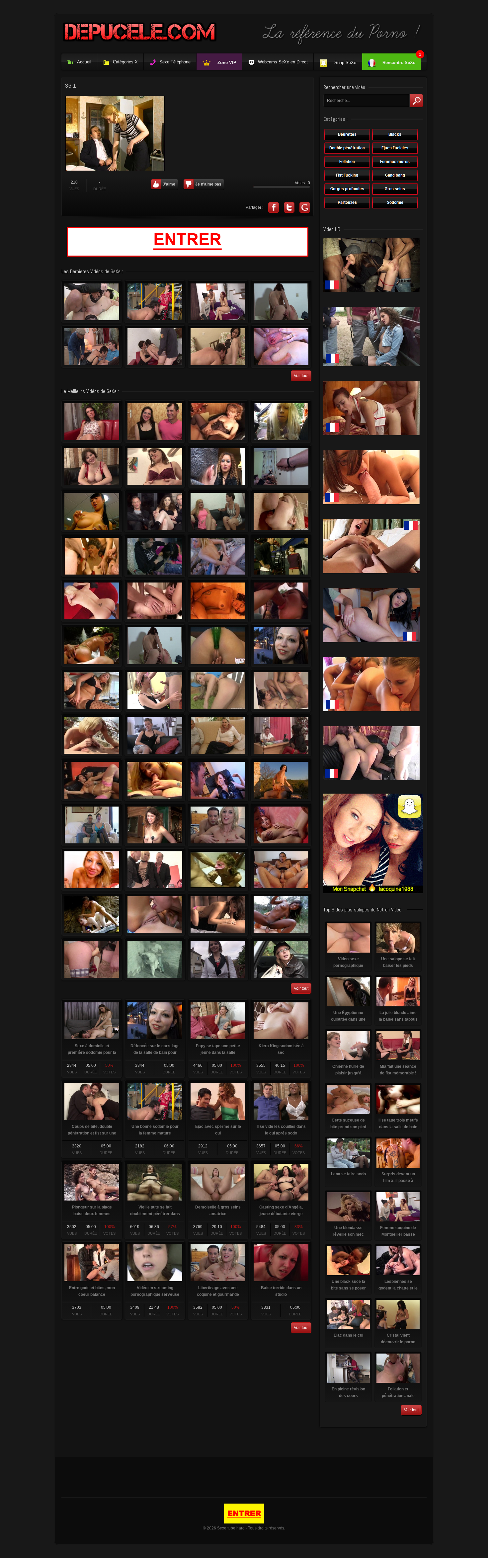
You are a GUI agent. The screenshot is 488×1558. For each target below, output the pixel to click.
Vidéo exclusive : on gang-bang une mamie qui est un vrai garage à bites (92, 556)
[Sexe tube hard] (244, 44)
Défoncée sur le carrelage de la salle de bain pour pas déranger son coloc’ (281, 645)
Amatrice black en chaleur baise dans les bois (281, 914)
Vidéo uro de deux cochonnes (281, 690)
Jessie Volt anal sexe (92, 601)
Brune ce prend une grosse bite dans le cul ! (155, 601)
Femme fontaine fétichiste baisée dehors (281, 780)
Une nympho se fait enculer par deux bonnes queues (155, 870)
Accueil (84, 61)
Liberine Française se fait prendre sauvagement (218, 870)
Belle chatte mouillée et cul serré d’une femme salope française (218, 346)
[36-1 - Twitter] (289, 207)
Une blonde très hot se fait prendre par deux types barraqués (92, 735)
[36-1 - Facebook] (273, 207)
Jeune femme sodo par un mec (155, 466)
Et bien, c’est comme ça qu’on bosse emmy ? (218, 780)
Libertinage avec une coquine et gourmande (218, 825)
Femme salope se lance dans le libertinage (281, 346)
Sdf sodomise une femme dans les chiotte (155, 556)
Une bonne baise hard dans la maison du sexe (281, 302)
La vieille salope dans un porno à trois (92, 346)
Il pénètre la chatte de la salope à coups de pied (281, 735)
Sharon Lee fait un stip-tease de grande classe (92, 511)
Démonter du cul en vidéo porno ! (281, 825)
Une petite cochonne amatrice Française (155, 735)
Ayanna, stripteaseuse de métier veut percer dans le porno (155, 825)
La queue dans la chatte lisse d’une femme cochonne (155, 690)
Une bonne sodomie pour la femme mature (155, 302)
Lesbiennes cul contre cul (155, 914)
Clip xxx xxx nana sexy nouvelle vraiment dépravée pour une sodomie (281, 511)
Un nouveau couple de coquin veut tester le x (155, 421)
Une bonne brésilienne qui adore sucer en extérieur (281, 421)
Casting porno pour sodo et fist (92, 421)
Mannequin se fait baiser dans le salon (218, 466)
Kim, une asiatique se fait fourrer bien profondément (281, 601)
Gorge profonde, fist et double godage (92, 466)
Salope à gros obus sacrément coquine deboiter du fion (92, 780)
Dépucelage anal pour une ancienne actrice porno (92, 302)
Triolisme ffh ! (281, 466)
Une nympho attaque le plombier (92, 690)
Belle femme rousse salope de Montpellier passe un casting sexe (218, 302)
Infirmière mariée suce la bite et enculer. (155, 959)
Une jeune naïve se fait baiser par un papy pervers (281, 959)
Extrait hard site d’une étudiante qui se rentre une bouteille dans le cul (218, 645)
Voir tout (301, 375)
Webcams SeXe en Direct (283, 61)
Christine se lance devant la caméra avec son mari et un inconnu (92, 825)
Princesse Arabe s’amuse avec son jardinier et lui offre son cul (218, 914)
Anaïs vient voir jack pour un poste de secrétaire (281, 556)
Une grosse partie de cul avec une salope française (155, 346)
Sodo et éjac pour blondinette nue (218, 556)
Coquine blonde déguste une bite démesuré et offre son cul (218, 690)
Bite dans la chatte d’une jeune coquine (218, 959)
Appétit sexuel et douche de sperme (155, 780)
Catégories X (125, 61)
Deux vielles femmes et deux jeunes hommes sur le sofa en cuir (218, 421)
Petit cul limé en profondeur (155, 511)
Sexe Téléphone (175, 61)
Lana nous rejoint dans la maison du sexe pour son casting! (218, 511)
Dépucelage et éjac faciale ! (218, 735)
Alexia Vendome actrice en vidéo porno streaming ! (92, 870)
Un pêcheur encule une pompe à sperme (92, 645)
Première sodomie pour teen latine (281, 870)
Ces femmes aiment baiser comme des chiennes (92, 959)
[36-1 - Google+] (304, 207)
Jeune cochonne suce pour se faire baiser (218, 601)
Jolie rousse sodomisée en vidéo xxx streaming (92, 914)
